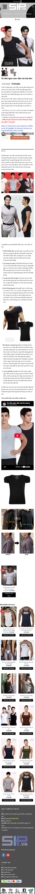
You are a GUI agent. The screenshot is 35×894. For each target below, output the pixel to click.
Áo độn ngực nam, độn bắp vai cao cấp (9, 588)
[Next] (30, 45)
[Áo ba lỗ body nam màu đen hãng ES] (26, 782)
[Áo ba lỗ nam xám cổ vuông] (9, 782)
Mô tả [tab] (3, 151)
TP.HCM (4, 828)
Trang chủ (7, 14)
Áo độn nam (27, 14)
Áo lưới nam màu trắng (26, 695)
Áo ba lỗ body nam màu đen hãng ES (26, 794)
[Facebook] (24, 891)
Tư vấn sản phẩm (8, 870)
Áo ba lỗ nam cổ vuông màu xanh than (9, 761)
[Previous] (4, 45)
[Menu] (4, 6)
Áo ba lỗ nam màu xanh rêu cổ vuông (26, 761)
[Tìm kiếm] (33, 6)
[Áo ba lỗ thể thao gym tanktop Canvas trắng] (9, 617)
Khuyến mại (6, 872)
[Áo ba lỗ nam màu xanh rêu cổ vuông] (26, 748)
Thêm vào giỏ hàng (20, 137)
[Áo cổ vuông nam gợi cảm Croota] (26, 650)
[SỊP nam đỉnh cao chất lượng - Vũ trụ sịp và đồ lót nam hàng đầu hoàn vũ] (17, 7)
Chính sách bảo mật (9, 874)
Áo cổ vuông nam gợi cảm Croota (26, 663)
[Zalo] (17, 891)
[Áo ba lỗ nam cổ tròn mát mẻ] (9, 715)
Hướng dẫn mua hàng (9, 867)
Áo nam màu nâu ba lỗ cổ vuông (26, 728)
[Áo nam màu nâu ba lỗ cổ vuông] (26, 715)
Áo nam (17, 14)
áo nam (5, 265)
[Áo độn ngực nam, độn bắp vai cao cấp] (9, 576)
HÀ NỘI (3, 823)
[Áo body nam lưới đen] (9, 683)
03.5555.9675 (14, 818)
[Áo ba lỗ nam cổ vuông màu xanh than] (9, 748)
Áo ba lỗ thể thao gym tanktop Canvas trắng (9, 629)
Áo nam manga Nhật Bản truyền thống (8, 663)
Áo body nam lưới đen (9, 695)
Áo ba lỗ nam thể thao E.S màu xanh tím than (26, 629)
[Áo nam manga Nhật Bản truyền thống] (9, 650)
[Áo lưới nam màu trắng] (26, 683)
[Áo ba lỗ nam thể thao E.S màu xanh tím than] (26, 617)
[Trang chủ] (4, 891)
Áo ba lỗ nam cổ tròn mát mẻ (9, 728)
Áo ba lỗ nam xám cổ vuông (8, 794)
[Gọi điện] (10, 891)
